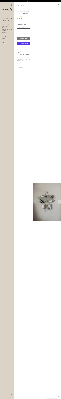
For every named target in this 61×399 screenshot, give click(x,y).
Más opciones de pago (23, 45)
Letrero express (27, 5)
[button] (22, 16)
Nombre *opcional (20, 27)
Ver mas (19, 63)
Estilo (19, 23)
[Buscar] (11, 395)
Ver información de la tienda (23, 54)
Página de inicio (20, 5)
